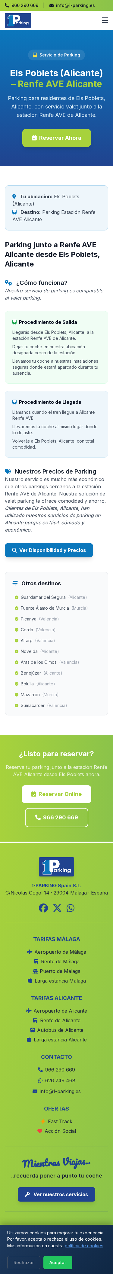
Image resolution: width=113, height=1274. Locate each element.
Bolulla (38, 683)
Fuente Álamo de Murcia (54, 608)
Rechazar (24, 1262)
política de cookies (84, 1245)
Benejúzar (41, 672)
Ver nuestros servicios (60, 1194)
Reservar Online (60, 794)
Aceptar (57, 1262)
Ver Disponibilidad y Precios (52, 550)
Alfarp (38, 640)
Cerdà (38, 629)
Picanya (40, 618)
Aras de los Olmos (50, 662)
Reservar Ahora (60, 138)
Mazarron (40, 694)
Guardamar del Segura (54, 597)
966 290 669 (60, 817)
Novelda (40, 651)
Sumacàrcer (44, 705)
